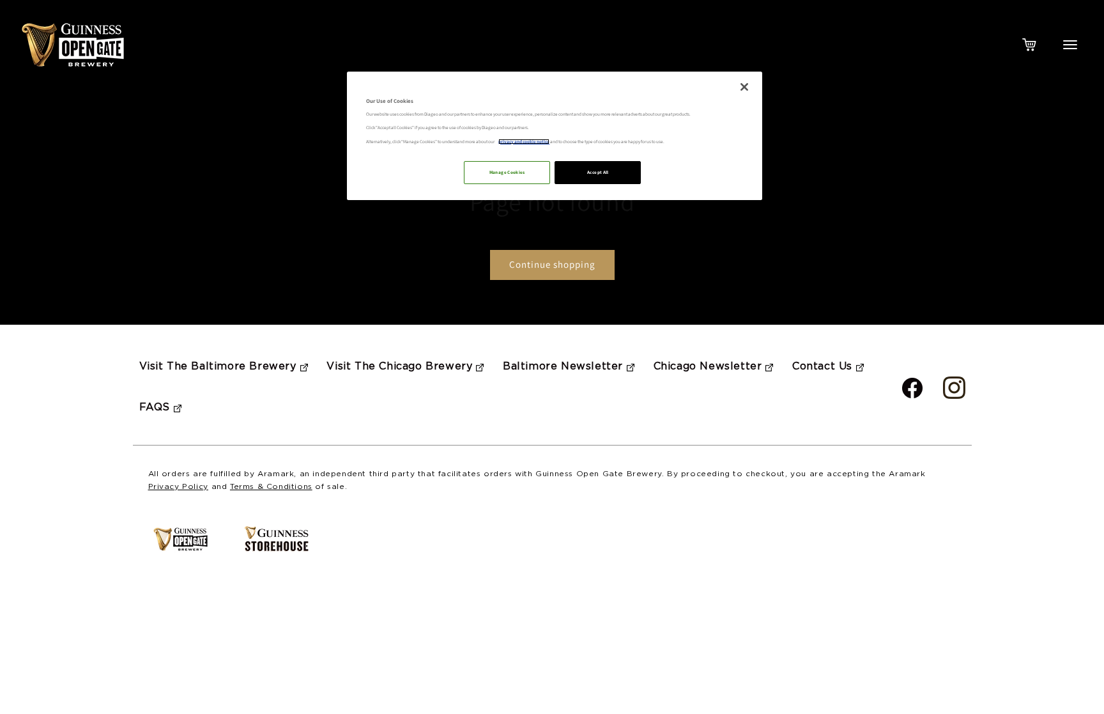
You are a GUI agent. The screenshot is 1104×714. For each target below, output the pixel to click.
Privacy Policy (178, 486)
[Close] (744, 87)
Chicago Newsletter (708, 366)
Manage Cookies (507, 172)
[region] (554, 136)
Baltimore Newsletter (563, 366)
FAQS (154, 407)
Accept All (598, 172)
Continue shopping (552, 264)
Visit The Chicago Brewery (399, 366)
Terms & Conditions (271, 486)
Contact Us (822, 366)
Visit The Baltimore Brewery (217, 366)
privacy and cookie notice (523, 141)
